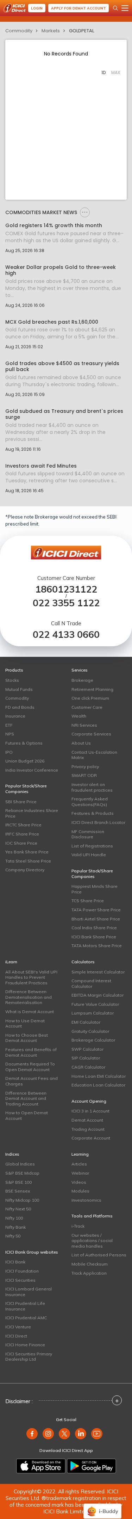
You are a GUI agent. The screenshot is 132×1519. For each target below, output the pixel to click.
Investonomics (86, 1200)
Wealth (78, 716)
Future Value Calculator (95, 1004)
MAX (115, 72)
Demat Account (87, 1120)
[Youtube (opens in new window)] (96, 1433)
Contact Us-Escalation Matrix (94, 754)
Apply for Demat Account (78, 8)
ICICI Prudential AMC (26, 1317)
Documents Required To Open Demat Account (30, 1066)
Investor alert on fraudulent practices (92, 787)
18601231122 (66, 589)
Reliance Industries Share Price (31, 813)
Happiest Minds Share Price (94, 889)
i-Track (77, 1226)
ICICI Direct (16, 1336)
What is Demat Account (29, 1011)
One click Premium (90, 698)
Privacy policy (85, 766)
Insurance (15, 716)
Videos (78, 1182)
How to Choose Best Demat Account (26, 1037)
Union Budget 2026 (24, 761)
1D (103, 72)
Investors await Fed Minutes (41, 466)
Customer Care (86, 707)
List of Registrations (92, 845)
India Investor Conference (31, 770)
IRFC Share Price (22, 834)
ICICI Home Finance (25, 1344)
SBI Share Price (21, 801)
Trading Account (88, 1129)
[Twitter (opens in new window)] (64, 1433)
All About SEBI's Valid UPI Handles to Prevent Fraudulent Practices (31, 977)
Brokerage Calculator (93, 1040)
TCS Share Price (87, 900)
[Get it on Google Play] (91, 1466)
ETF (9, 725)
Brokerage (82, 680)
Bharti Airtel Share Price (95, 919)
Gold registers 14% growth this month (53, 226)
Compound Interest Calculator (91, 983)
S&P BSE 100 (18, 1182)
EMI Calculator (85, 1022)
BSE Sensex (17, 1191)
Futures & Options (24, 743)
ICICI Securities (20, 1280)
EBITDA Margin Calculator (97, 995)
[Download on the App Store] (40, 1466)
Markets (51, 30)
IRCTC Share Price (23, 824)
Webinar (80, 1173)
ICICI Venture (18, 1326)
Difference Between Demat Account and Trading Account (25, 1098)
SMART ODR (84, 775)
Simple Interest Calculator (98, 972)
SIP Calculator (85, 1058)
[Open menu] (125, 8)
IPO (9, 752)
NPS (9, 734)
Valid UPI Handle (88, 854)
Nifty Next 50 (18, 1208)
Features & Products (92, 813)
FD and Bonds (19, 707)
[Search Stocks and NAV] (115, 8)
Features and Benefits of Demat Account (31, 1052)
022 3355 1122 (66, 603)
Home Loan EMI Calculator (98, 1076)
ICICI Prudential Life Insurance (25, 1306)
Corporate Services (91, 734)
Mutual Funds (19, 689)
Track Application (89, 1273)
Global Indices (20, 1164)
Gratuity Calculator (90, 1031)
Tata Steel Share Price (28, 861)
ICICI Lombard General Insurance (28, 1291)
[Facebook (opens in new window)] (32, 1433)
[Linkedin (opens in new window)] (80, 1433)
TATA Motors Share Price (96, 945)
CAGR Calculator (88, 1067)
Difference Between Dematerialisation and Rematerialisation (28, 997)
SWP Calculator (87, 1049)
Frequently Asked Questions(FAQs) (89, 801)
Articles (79, 1164)
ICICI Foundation (22, 1271)
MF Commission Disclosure (87, 834)
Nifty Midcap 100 (22, 1200)
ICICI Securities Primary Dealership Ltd (28, 1356)
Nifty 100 (14, 1218)
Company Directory (24, 869)
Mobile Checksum (89, 1264)
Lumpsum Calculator (92, 1013)
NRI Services (84, 725)
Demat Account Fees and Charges (31, 1081)
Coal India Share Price (94, 927)
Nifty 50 (12, 1236)
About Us (81, 743)
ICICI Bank (15, 1261)
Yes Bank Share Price (27, 851)
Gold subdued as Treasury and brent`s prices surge (64, 414)
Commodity (18, 30)
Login (37, 8)
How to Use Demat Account (25, 1023)
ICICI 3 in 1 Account (90, 1111)
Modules (80, 1191)
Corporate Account (90, 1138)
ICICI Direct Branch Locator (98, 822)
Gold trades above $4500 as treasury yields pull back (62, 366)
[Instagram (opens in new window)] (48, 1433)
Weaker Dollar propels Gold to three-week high (60, 270)
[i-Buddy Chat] (102, 1506)
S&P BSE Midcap (22, 1173)
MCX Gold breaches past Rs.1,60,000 (51, 322)
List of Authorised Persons (98, 1254)
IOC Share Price (21, 843)
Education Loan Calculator (98, 1085)
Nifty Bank (15, 1227)
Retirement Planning (92, 689)
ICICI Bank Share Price (93, 936)
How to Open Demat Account (26, 1115)
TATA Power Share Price (96, 909)
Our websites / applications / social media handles (92, 1241)
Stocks (12, 680)
